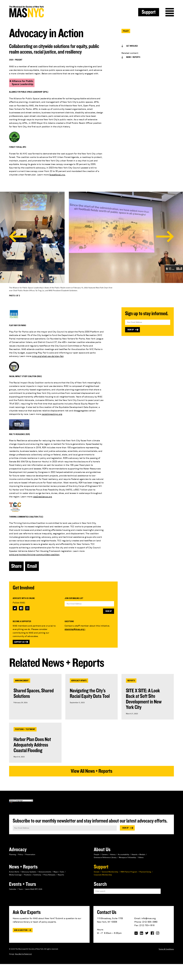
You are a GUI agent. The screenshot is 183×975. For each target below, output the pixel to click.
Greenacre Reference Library (105, 857)
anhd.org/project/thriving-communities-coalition (34, 555)
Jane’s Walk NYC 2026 (33, 889)
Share (16, 566)
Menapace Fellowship (127, 857)
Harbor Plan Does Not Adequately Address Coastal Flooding (32, 745)
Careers (105, 854)
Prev (18, 236)
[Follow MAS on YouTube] (136, 933)
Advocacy (18, 849)
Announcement (22, 681)
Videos (140, 857)
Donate (96, 872)
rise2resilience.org (42, 497)
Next (165, 236)
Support (149, 12)
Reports (131, 681)
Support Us (19, 642)
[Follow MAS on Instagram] (27, 608)
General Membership (110, 872)
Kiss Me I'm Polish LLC (23, 954)
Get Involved (132, 46)
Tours (21, 889)
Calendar (12, 889)
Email (32, 566)
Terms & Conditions (166, 949)
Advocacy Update (79, 681)
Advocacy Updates (28, 872)
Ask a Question (20, 930)
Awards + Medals (138, 854)
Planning (12, 854)
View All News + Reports (91, 771)
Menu (169, 12)
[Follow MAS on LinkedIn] (141, 933)
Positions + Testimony (25, 729)
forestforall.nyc (57, 175)
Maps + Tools (58, 872)
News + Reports (133, 57)
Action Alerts (14, 872)
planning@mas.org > (75, 629)
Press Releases (49, 875)
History (113, 854)
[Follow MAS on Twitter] (15, 608)
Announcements (45, 872)
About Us (102, 849)
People (96, 854)
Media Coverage (15, 875)
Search (100, 884)
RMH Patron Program (129, 872)
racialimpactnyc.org (52, 414)
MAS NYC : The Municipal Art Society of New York (50, 12)
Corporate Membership (103, 875)
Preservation (30, 854)
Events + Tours (22, 884)
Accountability (123, 854)
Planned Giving (145, 872)
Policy (126, 31)
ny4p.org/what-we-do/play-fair (48, 356)
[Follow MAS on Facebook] (21, 608)
